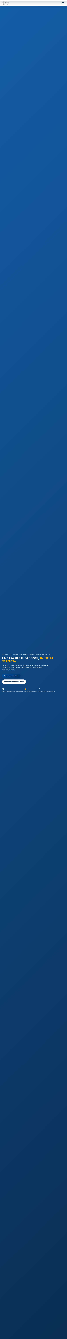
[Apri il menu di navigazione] (63, 3)
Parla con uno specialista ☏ (14, 682)
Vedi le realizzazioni (11, 676)
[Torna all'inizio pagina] (5, 3)
